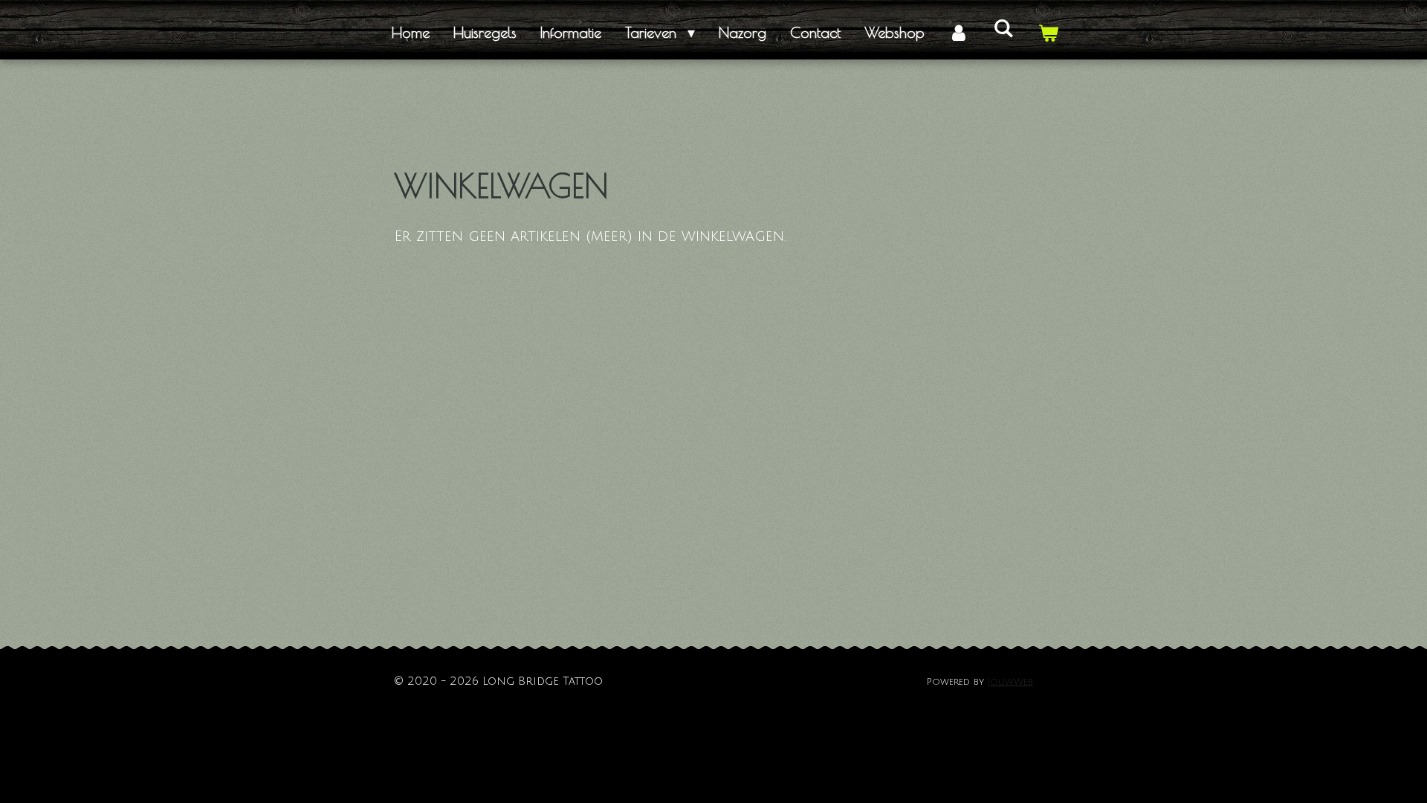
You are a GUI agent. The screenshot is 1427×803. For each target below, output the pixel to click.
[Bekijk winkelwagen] (1048, 33)
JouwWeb (1010, 682)
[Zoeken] (1003, 28)
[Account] (958, 33)
